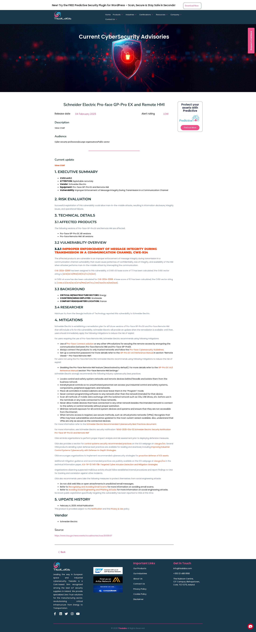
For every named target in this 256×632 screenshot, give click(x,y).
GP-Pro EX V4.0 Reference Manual (136, 352)
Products (117, 14)
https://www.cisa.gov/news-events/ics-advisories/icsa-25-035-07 (83, 535)
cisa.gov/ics (159, 443)
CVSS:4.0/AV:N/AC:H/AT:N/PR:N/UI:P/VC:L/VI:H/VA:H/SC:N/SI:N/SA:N (87, 282)
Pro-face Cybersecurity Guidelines (147, 349)
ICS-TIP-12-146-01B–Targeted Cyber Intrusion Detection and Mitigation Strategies (120, 464)
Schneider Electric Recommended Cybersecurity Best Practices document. (122, 424)
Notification (96, 508)
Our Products (139, 568)
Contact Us (110, 19)
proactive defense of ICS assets (154, 455)
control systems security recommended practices (108, 443)
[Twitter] (66, 613)
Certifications (145, 14)
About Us (137, 578)
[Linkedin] (60, 613)
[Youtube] (77, 613)
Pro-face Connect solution (80, 343)
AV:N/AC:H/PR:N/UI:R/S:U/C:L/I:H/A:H (79, 274)
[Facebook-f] (54, 613)
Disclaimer (138, 599)
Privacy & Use (117, 508)
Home (108, 14)
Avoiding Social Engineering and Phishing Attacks (93, 489)
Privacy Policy (139, 589)
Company (175, 14)
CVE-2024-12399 (62, 270)
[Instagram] (72, 613)
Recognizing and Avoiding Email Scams (88, 486)
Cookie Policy (139, 594)
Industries (130, 14)
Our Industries (140, 573)
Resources (160, 14)
